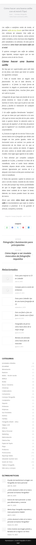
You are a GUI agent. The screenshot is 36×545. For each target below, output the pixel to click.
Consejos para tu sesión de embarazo (24, 288)
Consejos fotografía (16, 216)
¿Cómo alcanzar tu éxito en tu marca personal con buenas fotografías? (20, 491)
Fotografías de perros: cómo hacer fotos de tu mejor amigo (23, 327)
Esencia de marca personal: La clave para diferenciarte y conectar (19, 501)
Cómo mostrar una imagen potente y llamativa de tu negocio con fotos (20, 530)
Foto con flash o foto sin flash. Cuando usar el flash (24, 313)
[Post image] (7, 279)
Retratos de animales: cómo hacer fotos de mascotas (22, 341)
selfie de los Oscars (14, 30)
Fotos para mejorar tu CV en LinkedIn (23, 277)
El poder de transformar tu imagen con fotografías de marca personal (20, 481)
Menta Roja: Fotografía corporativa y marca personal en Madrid (20, 510)
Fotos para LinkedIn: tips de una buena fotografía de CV (24, 301)
